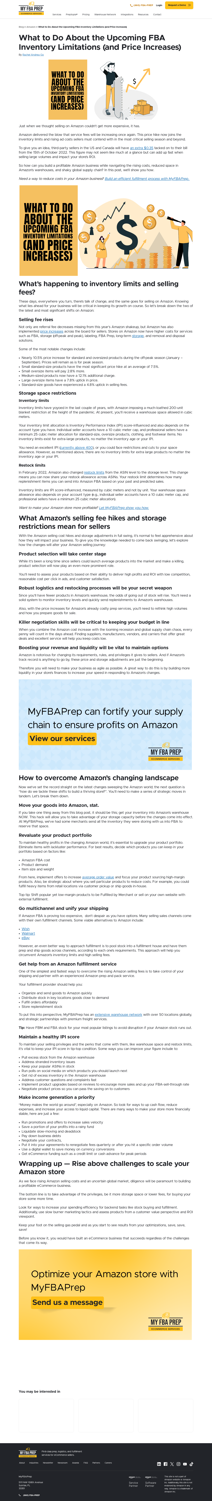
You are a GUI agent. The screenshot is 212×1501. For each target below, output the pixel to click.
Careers (108, 1463)
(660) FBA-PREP (143, 5)
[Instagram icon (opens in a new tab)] (178, 1464)
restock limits (94, 472)
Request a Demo (177, 5)
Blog (21, 27)
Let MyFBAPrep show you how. (124, 508)
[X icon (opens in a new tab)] (172, 1464)
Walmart (28, 933)
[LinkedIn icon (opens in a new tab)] (159, 1464)
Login (159, 5)
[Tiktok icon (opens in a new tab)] (191, 1464)
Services (56, 14)
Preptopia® (72, 14)
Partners (96, 1463)
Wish (26, 929)
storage (138, 336)
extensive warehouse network (118, 1014)
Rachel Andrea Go (33, 55)
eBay (26, 938)
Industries (33, 1463)
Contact (157, 14)
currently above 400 (76, 447)
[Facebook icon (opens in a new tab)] (165, 1464)
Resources (143, 14)
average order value (98, 877)
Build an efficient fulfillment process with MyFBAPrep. (147, 179)
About (22, 1463)
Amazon (31, 27)
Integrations (127, 14)
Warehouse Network (105, 14)
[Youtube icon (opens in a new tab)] (185, 1464)
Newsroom (62, 1463)
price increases (51, 331)
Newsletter (48, 1463)
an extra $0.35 (141, 148)
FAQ (86, 1463)
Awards (75, 1463)
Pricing (86, 14)
